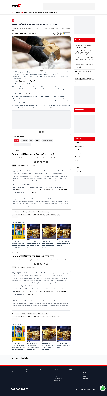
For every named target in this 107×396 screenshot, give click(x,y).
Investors (94, 389)
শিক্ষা (11, 376)
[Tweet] (43, 132)
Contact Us (89, 389)
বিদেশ (36, 13)
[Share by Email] (47, 162)
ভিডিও (84, 383)
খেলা (43, 13)
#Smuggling (51, 190)
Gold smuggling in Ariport (42, 212)
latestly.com (53, 108)
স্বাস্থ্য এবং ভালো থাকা (58, 378)
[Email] (27, 389)
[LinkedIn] (22, 389)
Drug (31, 140)
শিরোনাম (70, 369)
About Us (78, 389)
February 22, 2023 (26, 94)
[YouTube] (17, 389)
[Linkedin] (44, 162)
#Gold (46, 190)
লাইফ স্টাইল (51, 13)
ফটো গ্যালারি (85, 379)
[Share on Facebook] (40, 132)
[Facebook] (35, 162)
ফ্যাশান (55, 376)
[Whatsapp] (41, 162)
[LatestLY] (16, 7)
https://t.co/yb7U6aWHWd (24, 190)
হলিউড (26, 374)
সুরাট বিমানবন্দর (15, 217)
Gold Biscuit (23, 212)
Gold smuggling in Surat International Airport (22, 214)
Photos (84, 381)
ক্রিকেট (41, 372)
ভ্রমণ (55, 374)
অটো (84, 374)
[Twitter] (38, 162)
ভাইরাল (55, 13)
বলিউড (26, 372)
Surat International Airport (39, 214)
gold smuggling (31, 212)
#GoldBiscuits (40, 190)
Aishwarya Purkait (15, 34)
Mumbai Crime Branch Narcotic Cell (22, 144)
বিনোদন (46, 13)
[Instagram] (19, 389)
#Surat (56, 190)
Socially (25, 12)
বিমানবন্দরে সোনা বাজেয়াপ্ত (51, 214)
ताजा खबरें (77, 40)
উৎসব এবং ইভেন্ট (57, 381)
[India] (91, 13)
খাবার (55, 372)
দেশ (33, 13)
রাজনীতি (12, 372)
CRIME (16, 140)
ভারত (43, 240)
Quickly (18, 12)
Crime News (24, 140)
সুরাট (58, 214)
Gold (17, 212)
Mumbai (37, 140)
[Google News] (24, 389)
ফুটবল (41, 374)
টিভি (26, 376)
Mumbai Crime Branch (47, 140)
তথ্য (11, 374)
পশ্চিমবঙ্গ (30, 13)
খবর (13, 20)
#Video (65, 190)
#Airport (61, 190)
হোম (12, 151)
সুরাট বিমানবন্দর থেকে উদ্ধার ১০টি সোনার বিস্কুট (27, 81)
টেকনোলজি (40, 13)
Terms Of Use (83, 389)
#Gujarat (34, 190)
